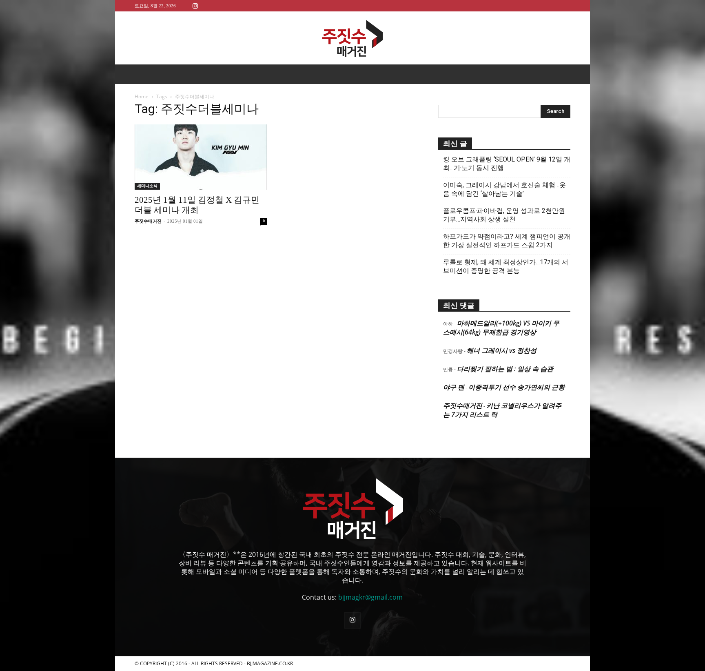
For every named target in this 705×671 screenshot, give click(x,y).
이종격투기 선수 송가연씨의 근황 (516, 387)
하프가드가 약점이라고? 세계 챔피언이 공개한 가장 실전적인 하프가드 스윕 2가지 (506, 241)
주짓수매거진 (148, 221)
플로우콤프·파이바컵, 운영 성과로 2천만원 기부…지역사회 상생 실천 (504, 215)
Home (142, 96)
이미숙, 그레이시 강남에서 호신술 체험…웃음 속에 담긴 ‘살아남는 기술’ (504, 189)
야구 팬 (453, 387)
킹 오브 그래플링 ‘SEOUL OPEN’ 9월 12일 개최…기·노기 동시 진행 (506, 163)
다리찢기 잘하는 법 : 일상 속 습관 (505, 368)
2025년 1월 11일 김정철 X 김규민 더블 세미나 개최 (197, 205)
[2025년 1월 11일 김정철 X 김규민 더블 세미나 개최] (201, 157)
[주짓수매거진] (352, 38)
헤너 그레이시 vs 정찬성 (502, 350)
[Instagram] (195, 5)
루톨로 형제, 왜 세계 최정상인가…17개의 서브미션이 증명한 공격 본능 (505, 266)
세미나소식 (147, 186)
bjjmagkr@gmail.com (370, 597)
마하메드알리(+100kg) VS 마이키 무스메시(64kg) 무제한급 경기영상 (501, 328)
